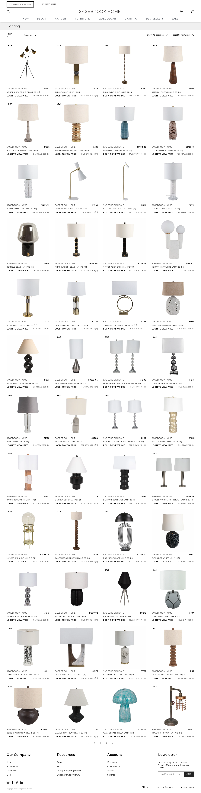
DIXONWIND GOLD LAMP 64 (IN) (117, 92)
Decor (41, 18)
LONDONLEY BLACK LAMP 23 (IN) (167, 383)
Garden (60, 18)
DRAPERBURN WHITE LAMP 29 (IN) (168, 325)
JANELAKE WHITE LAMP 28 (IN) (166, 209)
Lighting (131, 18)
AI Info (145, 787)
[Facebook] (12, 782)
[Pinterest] (16, 782)
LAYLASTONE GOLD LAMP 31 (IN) (21, 558)
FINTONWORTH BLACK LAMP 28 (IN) (71, 267)
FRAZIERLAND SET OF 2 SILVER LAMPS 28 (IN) (124, 383)
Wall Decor (107, 18)
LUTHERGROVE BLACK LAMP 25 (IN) (23, 675)
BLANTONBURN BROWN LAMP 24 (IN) (72, 150)
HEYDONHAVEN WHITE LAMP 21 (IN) (71, 209)
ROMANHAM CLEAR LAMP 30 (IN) (22, 209)
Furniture (82, 18)
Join (189, 774)
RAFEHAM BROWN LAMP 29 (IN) (166, 92)
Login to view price (17, 96)
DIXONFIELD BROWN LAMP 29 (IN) (167, 150)
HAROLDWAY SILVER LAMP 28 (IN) (70, 383)
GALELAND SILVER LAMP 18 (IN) (166, 616)
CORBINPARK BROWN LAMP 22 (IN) (23, 733)
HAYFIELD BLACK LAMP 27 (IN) (117, 616)
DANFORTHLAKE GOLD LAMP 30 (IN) (72, 325)
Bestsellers (155, 18)
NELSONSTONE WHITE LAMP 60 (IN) (119, 209)
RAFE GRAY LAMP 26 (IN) (18, 442)
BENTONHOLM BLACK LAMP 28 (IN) (119, 500)
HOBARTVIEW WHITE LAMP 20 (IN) (168, 267)
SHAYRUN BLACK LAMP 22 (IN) (68, 500)
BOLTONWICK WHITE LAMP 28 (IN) (22, 150)
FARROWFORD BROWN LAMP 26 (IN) (169, 675)
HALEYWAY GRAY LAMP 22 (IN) (69, 442)
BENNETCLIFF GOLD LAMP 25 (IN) (22, 325)
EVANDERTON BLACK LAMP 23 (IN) (71, 733)
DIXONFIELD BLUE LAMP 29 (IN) (117, 150)
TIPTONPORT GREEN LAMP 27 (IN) (119, 267)
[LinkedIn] (21, 782)
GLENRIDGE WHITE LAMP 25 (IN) (166, 558)
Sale (175, 18)
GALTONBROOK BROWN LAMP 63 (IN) (72, 558)
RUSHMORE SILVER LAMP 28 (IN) (118, 558)
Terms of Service (164, 787)
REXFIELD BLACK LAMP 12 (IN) (20, 267)
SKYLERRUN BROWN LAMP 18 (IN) (167, 733)
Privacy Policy (187, 787)
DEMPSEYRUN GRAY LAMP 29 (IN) (22, 616)
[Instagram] (8, 782)
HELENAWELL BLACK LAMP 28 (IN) (22, 383)
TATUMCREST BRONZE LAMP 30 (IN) (120, 325)
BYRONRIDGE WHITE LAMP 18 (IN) (22, 500)
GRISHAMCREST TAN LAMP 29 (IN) (118, 675)
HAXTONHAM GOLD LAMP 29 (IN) (167, 442)
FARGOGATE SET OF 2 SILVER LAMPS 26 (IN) (123, 442)
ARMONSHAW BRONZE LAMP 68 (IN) (23, 92)
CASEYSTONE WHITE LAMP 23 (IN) (70, 675)
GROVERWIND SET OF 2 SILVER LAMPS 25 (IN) (173, 500)
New (26, 18)
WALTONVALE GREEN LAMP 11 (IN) (118, 733)
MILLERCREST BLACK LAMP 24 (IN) (71, 616)
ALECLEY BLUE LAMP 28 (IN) (68, 92)
